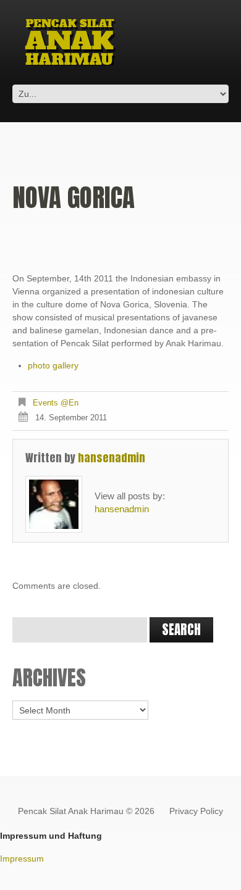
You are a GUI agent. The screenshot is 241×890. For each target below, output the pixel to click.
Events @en (55, 402)
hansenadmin (111, 457)
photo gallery (53, 365)
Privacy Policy (196, 811)
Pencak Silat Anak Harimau (71, 811)
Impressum (22, 858)
